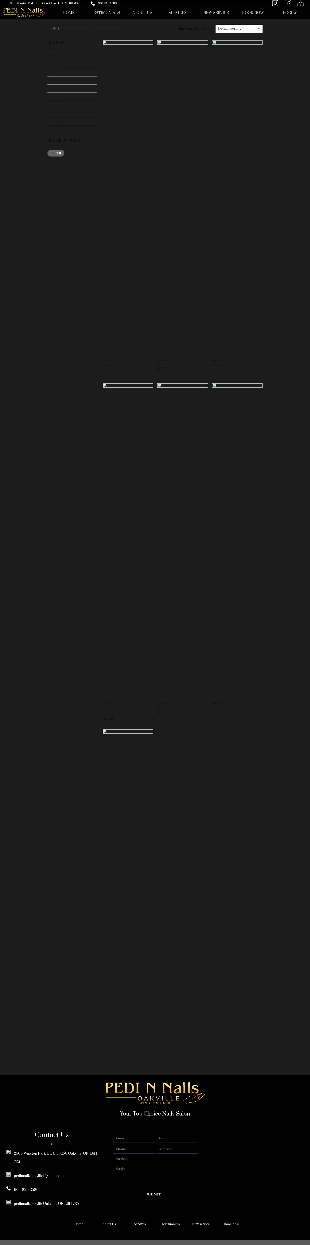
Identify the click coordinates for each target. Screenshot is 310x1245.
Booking (54, 64)
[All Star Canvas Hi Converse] (128, 198)
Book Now (231, 1224)
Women (53, 129)
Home (54, 28)
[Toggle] (95, 72)
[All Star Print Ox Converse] (182, 198)
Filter (56, 153)
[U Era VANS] (182, 541)
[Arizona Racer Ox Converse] (237, 198)
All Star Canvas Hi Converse (123, 365)
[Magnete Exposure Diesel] (128, 541)
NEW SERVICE (216, 13)
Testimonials (170, 1224)
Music (52, 88)
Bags (51, 55)
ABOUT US (142, 13)
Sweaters (55, 112)
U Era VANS (166, 708)
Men (51, 80)
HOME (68, 13)
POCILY (290, 13)
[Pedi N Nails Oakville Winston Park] (24, 13)
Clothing (54, 72)
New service (201, 1224)
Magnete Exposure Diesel (122, 708)
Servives (140, 1224)
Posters (53, 96)
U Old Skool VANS (225, 708)
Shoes (52, 104)
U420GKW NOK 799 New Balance (122, 1056)
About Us (109, 1224)
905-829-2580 (107, 3)
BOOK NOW (253, 13)
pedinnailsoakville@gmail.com (39, 1176)
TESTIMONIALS (105, 13)
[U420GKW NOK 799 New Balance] (128, 887)
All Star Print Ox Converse (176, 365)
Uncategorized (59, 121)
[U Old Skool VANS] (237, 541)
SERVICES (177, 13)
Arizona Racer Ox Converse (232, 365)
